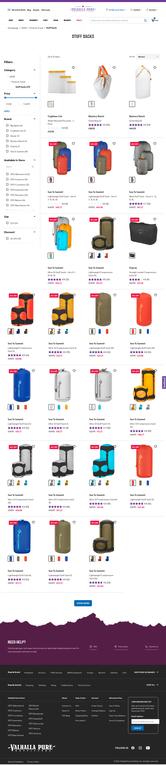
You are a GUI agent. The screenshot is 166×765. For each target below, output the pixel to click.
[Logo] (83, 8)
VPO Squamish (36, 718)
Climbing (42, 685)
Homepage (13, 27)
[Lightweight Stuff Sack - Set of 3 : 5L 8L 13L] (62, 158)
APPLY (7, 111)
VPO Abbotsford (16, 705)
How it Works (114, 705)
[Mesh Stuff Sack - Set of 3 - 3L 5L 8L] (143, 158)
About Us (65, 710)
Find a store (123, 646)
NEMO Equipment (74, 672)
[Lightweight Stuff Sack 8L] (22, 537)
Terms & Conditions (117, 720)
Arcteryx (42, 672)
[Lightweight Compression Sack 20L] (103, 537)
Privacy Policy (33, 761)
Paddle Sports (67, 685)
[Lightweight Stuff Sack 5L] (63, 537)
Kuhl (124, 672)
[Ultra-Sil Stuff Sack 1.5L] (103, 385)
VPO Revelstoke (36, 713)
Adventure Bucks (19, 9)
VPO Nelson (13, 730)
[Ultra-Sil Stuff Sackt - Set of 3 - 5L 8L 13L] (62, 234)
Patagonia (28, 672)
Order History (97, 705)
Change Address (98, 710)
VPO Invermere (15, 720)
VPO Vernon (34, 728)
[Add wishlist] (73, 67)
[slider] (5, 98)
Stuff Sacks (51, 27)
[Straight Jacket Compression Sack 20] (143, 234)
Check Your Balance (117, 715)
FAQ (95, 646)
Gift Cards (45, 10)
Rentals (36, 10)
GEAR (24, 27)
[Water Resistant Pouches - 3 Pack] (62, 82)
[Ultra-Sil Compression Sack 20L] (22, 461)
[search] (145, 20)
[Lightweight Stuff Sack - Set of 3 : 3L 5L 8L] (102, 158)
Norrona (101, 672)
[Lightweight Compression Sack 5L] (22, 309)
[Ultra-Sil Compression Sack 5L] (63, 309)
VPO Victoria (35, 733)
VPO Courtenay (15, 715)
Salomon (114, 672)
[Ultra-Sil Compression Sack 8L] (103, 461)
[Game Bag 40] (143, 82)
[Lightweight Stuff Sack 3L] (22, 385)
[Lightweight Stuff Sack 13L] (144, 461)
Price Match (80, 720)
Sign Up (112, 710)
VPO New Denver (16, 735)
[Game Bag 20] (102, 82)
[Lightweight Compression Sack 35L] (102, 234)
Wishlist (95, 715)
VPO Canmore (15, 710)
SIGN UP (137, 728)
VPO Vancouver (36, 723)
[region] (133, 748)
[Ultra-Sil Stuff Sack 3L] (63, 385)
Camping (29, 685)
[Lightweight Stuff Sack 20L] (144, 309)
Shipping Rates (81, 715)
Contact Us (153, 646)
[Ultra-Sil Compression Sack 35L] (144, 385)
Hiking (53, 685)
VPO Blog (66, 715)
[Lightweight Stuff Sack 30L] (103, 309)
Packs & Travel (36, 27)
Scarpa (90, 672)
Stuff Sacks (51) (23, 86)
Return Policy (80, 710)
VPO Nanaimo (14, 725)
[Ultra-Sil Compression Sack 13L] (63, 461)
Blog (29, 10)
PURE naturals (56, 672)
